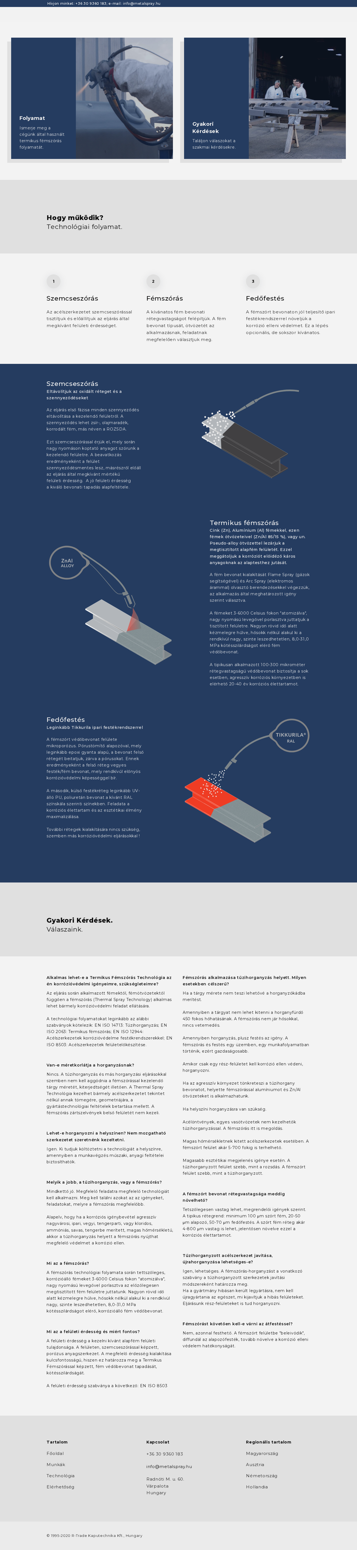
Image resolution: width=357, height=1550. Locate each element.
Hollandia (257, 1486)
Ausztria (255, 1464)
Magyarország (262, 1453)
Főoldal (55, 1453)
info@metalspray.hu (142, 3)
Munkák (56, 1464)
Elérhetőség (60, 1486)
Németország (262, 1475)
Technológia (61, 1475)
